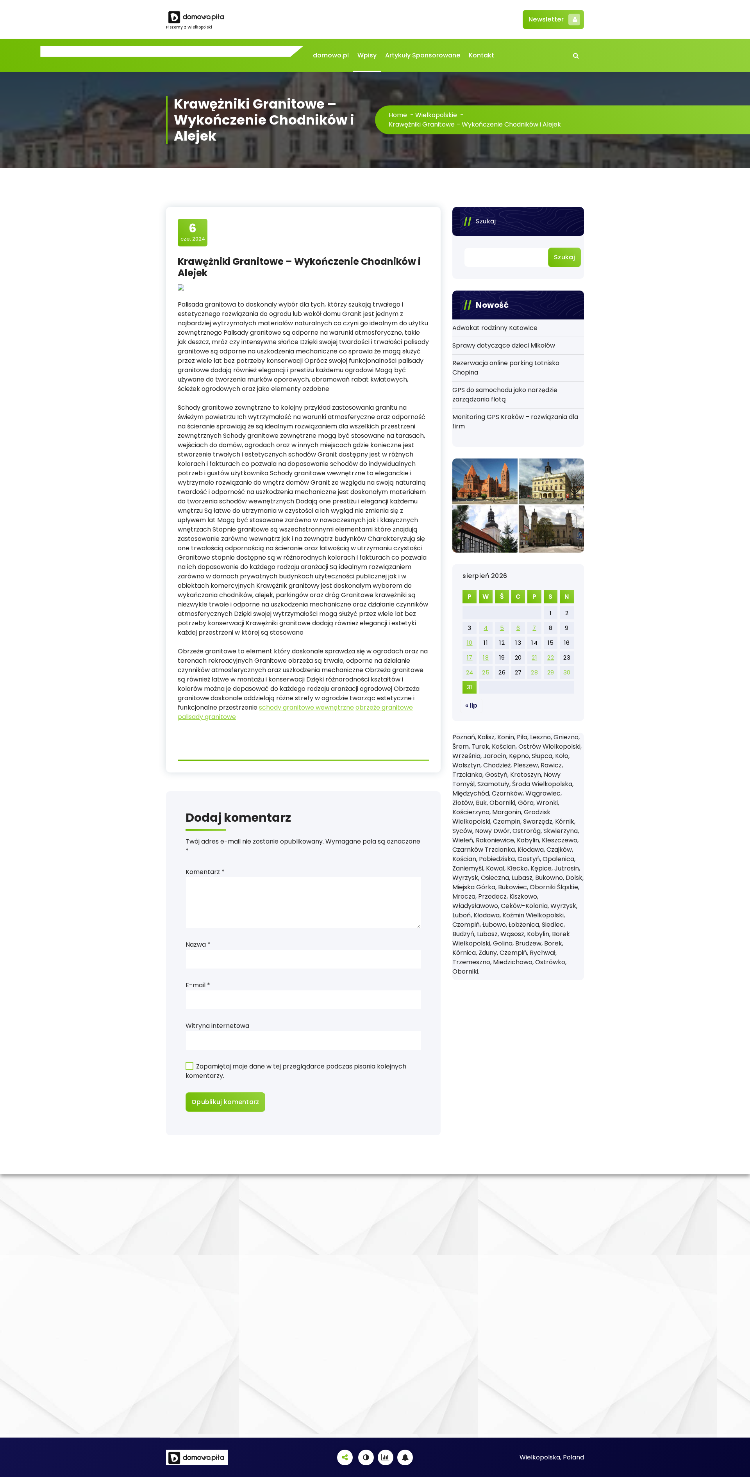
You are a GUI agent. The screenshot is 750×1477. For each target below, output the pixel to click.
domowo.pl (331, 55)
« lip (471, 705)
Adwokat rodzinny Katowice (495, 327)
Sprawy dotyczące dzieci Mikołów (503, 345)
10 (470, 643)
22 (550, 657)
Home (398, 115)
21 (534, 657)
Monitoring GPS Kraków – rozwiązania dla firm (515, 421)
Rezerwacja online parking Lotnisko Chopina (505, 368)
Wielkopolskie (436, 115)
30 (567, 672)
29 (550, 672)
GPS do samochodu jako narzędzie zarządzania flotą (504, 394)
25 (485, 672)
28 (534, 672)
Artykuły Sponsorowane (422, 55)
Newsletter (546, 19)
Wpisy (367, 55)
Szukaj (486, 221)
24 (469, 672)
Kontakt (481, 55)
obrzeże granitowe (384, 707)
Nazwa (198, 944)
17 (470, 657)
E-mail (198, 985)
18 (486, 657)
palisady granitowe (207, 716)
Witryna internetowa (217, 1025)
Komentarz (205, 871)
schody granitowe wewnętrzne (306, 707)
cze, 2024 (192, 232)
